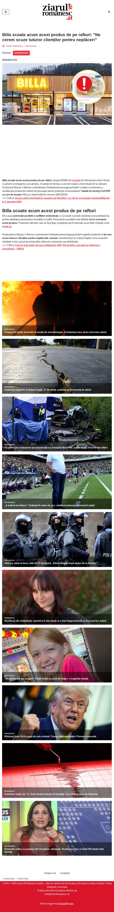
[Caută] (109, 12)
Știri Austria (31, 46)
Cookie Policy (22, 879)
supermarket (21, 53)
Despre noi (50, 873)
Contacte (65, 873)
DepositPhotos (65, 903)
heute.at (6, 226)
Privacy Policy (8, 879)
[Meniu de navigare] (5, 11)
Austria (76, 180)
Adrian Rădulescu (14, 46)
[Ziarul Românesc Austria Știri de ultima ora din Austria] (57, 11)
